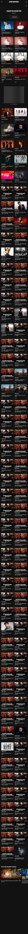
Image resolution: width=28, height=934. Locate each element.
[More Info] (26, 6)
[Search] (2, 2)
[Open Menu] (26, 2)
